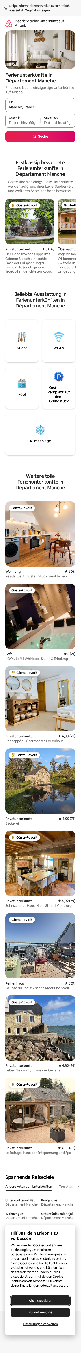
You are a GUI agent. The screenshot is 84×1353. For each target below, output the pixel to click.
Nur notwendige (40, 1312)
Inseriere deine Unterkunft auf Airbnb (39, 23)
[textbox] (23, 122)
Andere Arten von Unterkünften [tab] (28, 1187)
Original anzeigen (37, 10)
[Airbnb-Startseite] (8, 23)
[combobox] (40, 107)
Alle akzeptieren (40, 1301)
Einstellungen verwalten (40, 1324)
